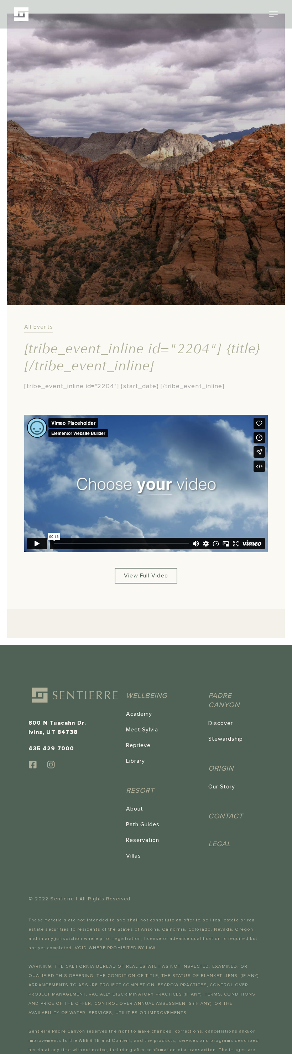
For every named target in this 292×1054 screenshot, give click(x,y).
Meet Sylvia (142, 729)
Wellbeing (146, 695)
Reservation (142, 840)
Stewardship (225, 738)
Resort (140, 790)
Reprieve (138, 745)
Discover (220, 723)
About (134, 808)
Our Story (221, 786)
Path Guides (143, 824)
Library (135, 761)
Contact (225, 816)
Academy (139, 714)
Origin (221, 768)
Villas (133, 855)
